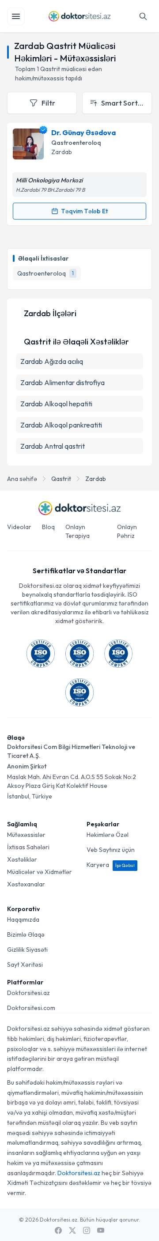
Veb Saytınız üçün (111, 850)
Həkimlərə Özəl (108, 835)
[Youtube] (100, 1230)
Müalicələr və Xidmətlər (39, 872)
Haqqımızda (23, 919)
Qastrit (61, 479)
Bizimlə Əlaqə (26, 934)
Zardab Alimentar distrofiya (62, 382)
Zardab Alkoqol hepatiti (56, 403)
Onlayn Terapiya (77, 531)
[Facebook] (58, 1230)
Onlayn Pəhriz (127, 531)
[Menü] (16, 16)
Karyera (111, 865)
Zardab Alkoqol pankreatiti (61, 424)
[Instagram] (86, 1230)
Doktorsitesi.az (28, 993)
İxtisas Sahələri (28, 847)
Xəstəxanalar (26, 884)
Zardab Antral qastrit (52, 446)
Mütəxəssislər (26, 835)
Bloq (48, 527)
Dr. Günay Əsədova (83, 132)
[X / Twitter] (72, 1230)
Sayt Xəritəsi (25, 965)
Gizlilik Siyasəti (27, 949)
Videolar (19, 527)
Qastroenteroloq (76, 143)
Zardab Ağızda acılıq (51, 361)
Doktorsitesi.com (31, 1008)
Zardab (95, 479)
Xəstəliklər (22, 859)
